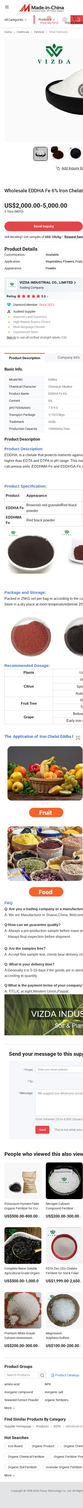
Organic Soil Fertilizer (22, 1467)
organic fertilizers (56, 1400)
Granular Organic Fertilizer (64, 1467)
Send (42, 1130)
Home (8, 32)
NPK (48, 1384)
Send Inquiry (44, 226)
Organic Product (43, 1446)
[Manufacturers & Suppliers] (41, 7)
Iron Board (15, 1446)
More (8, 1475)
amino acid (11, 1384)
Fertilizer (39, 32)
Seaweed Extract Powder (21, 1400)
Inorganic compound (18, 1392)
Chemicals (23, 32)
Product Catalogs (66, 1375)
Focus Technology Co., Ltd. (56, 1490)
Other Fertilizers (58, 32)
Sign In (11, 337)
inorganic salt (54, 1392)
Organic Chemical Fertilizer (26, 1456)
